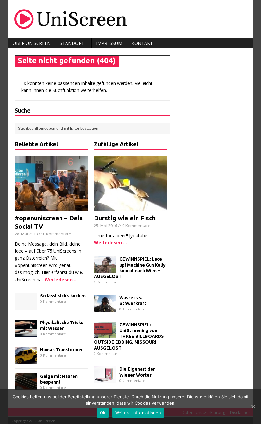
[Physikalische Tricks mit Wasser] (26, 333)
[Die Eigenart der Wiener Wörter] (105, 379)
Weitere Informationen (138, 412)
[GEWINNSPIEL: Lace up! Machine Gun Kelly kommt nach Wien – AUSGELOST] (105, 269)
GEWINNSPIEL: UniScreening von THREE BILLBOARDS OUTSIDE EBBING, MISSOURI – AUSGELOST (129, 336)
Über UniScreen (32, 43)
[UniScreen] (130, 19)
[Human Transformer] (26, 360)
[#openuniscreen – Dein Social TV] (51, 207)
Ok (103, 412)
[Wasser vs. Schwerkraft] (105, 308)
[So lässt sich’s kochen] (26, 306)
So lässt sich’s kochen (63, 295)
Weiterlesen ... (61, 279)
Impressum (109, 43)
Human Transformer (61, 349)
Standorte (73, 43)
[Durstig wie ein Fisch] (130, 207)
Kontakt (142, 43)
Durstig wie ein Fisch (125, 218)
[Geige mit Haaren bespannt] (26, 386)
